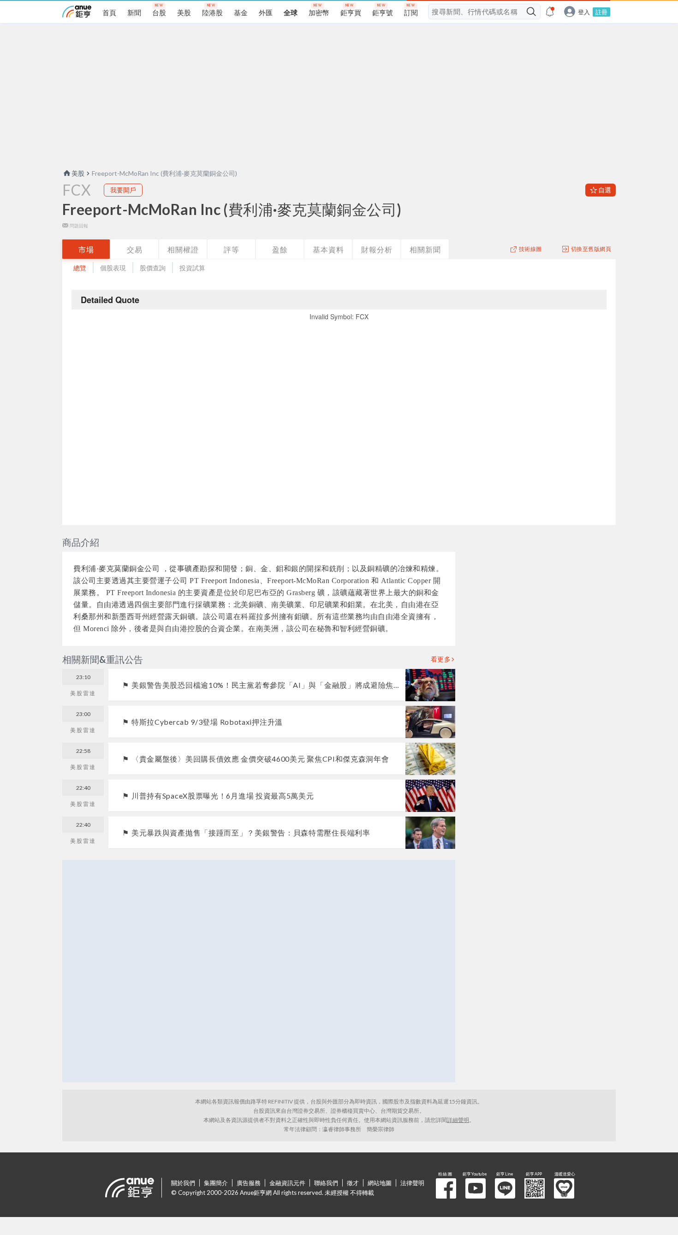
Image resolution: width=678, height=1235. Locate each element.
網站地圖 (380, 1183)
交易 (135, 249)
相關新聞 (425, 249)
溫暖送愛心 (564, 1188)
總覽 (79, 268)
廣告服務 (249, 1183)
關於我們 (183, 1183)
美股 (77, 173)
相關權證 (183, 249)
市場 (86, 249)
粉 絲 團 (446, 1188)
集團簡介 (216, 1183)
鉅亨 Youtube (475, 1188)
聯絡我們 (326, 1183)
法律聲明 (412, 1183)
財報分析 (377, 249)
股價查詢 (153, 268)
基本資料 (328, 249)
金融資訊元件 (287, 1183)
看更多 (441, 659)
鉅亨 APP (534, 1188)
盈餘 (280, 249)
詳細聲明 (458, 1119)
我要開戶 (123, 190)
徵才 (353, 1183)
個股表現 (113, 268)
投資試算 (192, 268)
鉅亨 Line (505, 1188)
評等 (231, 249)
